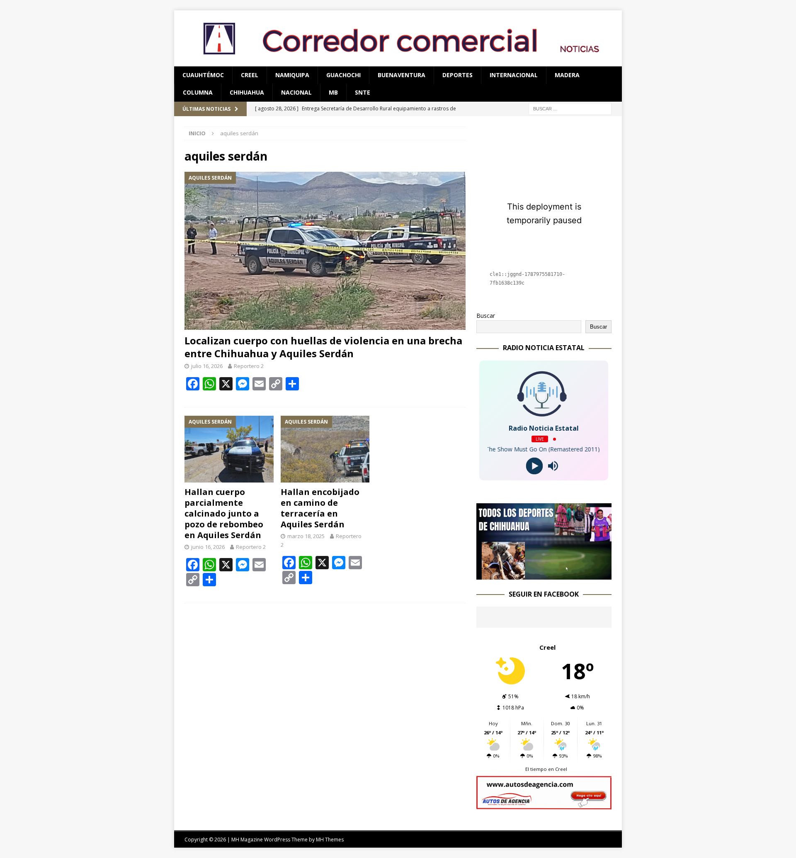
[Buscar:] (570, 108)
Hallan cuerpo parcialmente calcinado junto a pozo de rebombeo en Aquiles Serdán (223, 513)
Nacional (296, 92)
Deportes (457, 75)
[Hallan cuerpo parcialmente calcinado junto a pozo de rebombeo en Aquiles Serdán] (229, 449)
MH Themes (330, 839)
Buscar (485, 315)
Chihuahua (247, 92)
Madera (567, 75)
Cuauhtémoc (203, 75)
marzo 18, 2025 (306, 536)
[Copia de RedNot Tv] (544, 574)
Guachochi (343, 75)
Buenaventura (401, 75)
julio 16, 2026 (207, 366)
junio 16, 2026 (208, 547)
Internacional (514, 75)
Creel (249, 75)
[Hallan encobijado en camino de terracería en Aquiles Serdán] (325, 449)
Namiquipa (292, 75)
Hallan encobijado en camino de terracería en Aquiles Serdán (320, 508)
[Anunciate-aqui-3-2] (544, 805)
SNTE (362, 92)
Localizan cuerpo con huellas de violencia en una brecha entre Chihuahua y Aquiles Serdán (323, 347)
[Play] (534, 466)
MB (333, 92)
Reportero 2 (249, 366)
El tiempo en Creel (546, 769)
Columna (198, 92)
